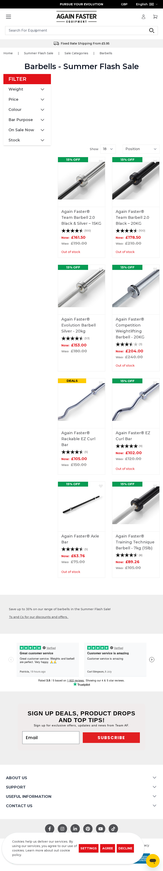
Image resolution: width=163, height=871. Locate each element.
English (142, 4)
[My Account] (143, 16)
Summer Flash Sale (38, 53)
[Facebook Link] (49, 828)
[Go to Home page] (76, 17)
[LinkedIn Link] (75, 828)
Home (8, 53)
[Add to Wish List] (100, 161)
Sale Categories (76, 53)
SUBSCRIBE (111, 738)
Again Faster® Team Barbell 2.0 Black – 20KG (132, 217)
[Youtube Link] (100, 828)
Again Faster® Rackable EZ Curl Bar (78, 439)
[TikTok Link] (113, 828)
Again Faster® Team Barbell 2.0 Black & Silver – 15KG (81, 217)
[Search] (152, 30)
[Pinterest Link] (88, 828)
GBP (124, 4)
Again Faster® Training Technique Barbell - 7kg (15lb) (135, 542)
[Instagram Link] (62, 828)
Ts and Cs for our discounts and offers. (39, 617)
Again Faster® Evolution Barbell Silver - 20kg (78, 325)
